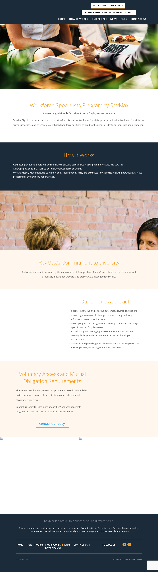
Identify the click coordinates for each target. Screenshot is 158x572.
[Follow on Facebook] (124, 544)
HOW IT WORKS (78, 19)
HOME (62, 19)
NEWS (113, 19)
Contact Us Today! (52, 424)
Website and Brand (127, 559)
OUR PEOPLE (99, 19)
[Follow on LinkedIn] (129, 544)
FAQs (124, 19)
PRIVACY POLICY (52, 548)
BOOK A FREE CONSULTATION (108, 5)
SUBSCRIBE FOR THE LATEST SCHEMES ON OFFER (109, 12)
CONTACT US (139, 19)
